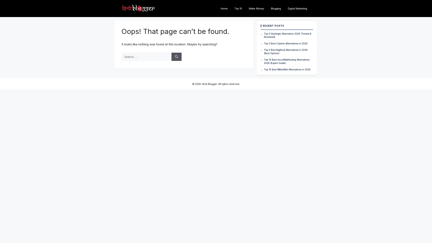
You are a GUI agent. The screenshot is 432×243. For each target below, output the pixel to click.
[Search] (176, 57)
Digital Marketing (297, 8)
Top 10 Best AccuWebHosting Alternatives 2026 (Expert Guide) (287, 61)
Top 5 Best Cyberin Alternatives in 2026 (285, 43)
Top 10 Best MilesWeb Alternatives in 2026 (287, 69)
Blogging (276, 8)
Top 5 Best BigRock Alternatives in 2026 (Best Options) (286, 52)
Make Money (256, 8)
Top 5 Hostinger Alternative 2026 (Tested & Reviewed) (287, 35)
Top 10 (238, 8)
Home (224, 8)
